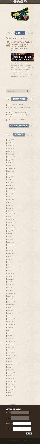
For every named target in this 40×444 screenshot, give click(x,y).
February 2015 (11, 341)
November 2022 (11, 222)
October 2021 (10, 250)
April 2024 (10, 182)
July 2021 (9, 256)
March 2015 (10, 338)
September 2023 (11, 196)
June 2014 (10, 361)
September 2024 (11, 174)
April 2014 (10, 367)
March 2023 (10, 211)
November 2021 (11, 248)
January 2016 (10, 316)
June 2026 (10, 143)
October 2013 (10, 384)
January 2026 (10, 145)
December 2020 (11, 273)
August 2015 (10, 327)
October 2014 (10, 353)
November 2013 (11, 381)
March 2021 (10, 265)
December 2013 (11, 378)
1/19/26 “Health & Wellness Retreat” (16, 119)
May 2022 (10, 236)
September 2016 (11, 302)
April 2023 (10, 208)
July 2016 (9, 307)
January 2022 (10, 242)
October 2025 (10, 154)
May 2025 (10, 162)
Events (25, 48)
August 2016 (10, 304)
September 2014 (11, 355)
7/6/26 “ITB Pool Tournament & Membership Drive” (18, 108)
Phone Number (9, 423)
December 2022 (11, 219)
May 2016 (10, 310)
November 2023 (11, 191)
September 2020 (11, 276)
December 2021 (11, 245)
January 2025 (10, 171)
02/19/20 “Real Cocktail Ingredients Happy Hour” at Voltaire (21, 44)
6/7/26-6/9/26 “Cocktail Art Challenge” (16, 112)
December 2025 (11, 148)
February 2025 (11, 168)
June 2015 (10, 333)
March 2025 (10, 165)
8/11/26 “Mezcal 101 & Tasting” (15, 104)
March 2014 (10, 370)
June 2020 (10, 282)
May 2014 (10, 364)
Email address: (9, 428)
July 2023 (9, 202)
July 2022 (9, 233)
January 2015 (10, 344)
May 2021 (10, 259)
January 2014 (10, 375)
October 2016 (10, 299)
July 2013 (9, 392)
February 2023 (11, 213)
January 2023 (10, 216)
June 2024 (10, 179)
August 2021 (10, 253)
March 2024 (10, 185)
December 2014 (11, 347)
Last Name (8, 418)
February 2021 (11, 267)
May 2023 (10, 205)
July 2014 (9, 358)
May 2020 (10, 284)
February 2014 (11, 373)
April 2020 (10, 287)
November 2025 (11, 151)
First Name (8, 412)
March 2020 (10, 290)
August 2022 (10, 231)
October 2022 (10, 225)
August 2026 (10, 140)
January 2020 (10, 296)
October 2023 (10, 194)
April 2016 (10, 313)
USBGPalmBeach (17, 48)
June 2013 (10, 395)
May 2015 (10, 336)
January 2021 (10, 270)
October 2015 (10, 321)
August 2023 (10, 199)
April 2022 (10, 239)
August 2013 (10, 390)
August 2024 (10, 177)
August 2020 (10, 279)
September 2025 (11, 157)
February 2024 (11, 188)
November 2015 (11, 319)
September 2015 (11, 324)
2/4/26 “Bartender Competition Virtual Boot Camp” (18, 116)
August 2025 (10, 160)
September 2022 (11, 228)
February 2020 (11, 293)
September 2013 (11, 387)
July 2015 (9, 330)
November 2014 (11, 350)
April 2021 (10, 262)
